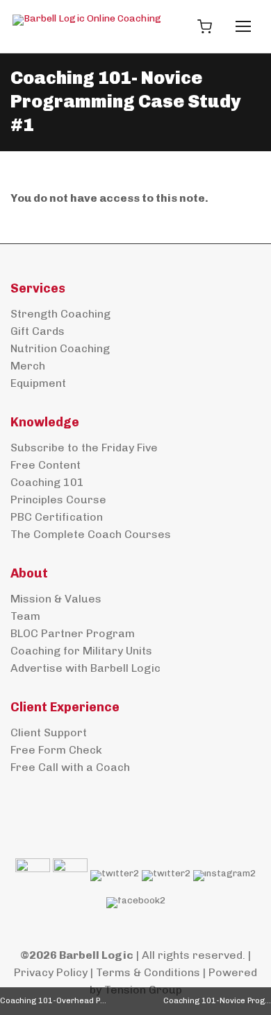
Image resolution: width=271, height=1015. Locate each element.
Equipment (38, 383)
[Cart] (204, 26)
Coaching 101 (47, 482)
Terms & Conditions (148, 972)
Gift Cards (37, 331)
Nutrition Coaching (60, 348)
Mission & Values (55, 598)
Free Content (45, 464)
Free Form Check (56, 749)
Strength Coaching (60, 313)
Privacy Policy (51, 972)
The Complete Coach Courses (90, 534)
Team (25, 616)
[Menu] (243, 26)
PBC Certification (56, 516)
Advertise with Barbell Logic (85, 668)
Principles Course (58, 499)
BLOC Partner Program (72, 633)
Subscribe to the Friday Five (84, 447)
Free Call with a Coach (70, 767)
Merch (27, 365)
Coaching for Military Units (81, 650)
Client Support (48, 732)
